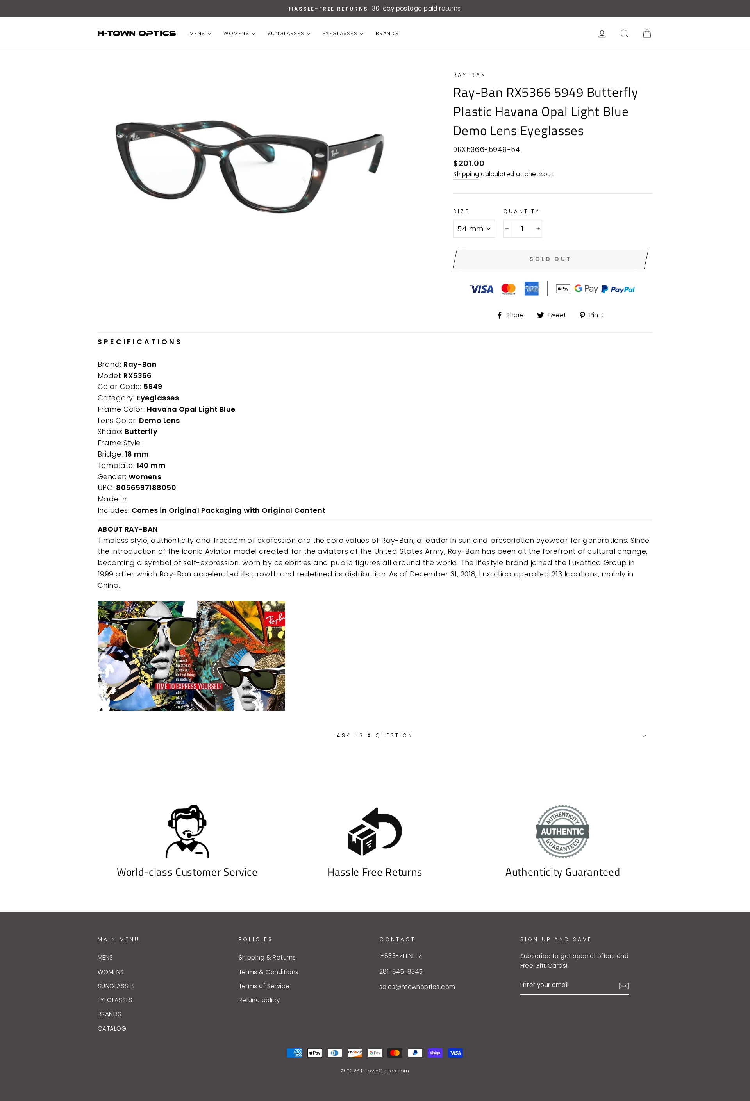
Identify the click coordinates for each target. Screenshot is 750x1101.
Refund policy (259, 1000)
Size (461, 211)
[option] (375, 8)
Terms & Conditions (269, 972)
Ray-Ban (469, 75)
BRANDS (109, 1014)
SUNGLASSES (116, 986)
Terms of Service (264, 986)
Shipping (466, 174)
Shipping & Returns (267, 957)
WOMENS (111, 972)
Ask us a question (375, 735)
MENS (105, 957)
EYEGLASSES (115, 1000)
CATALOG (112, 1028)
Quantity (521, 211)
